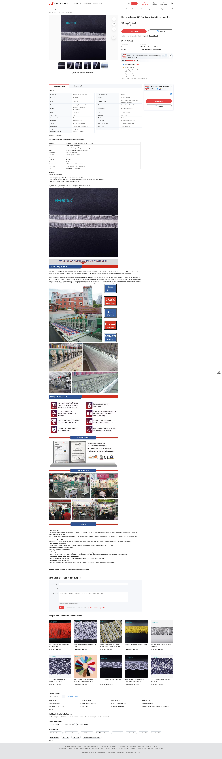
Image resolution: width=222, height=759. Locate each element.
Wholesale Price (113, 746)
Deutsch (108, 748)
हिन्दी (134, 748)
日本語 (130, 748)
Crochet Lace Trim (69, 724)
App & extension (152, 9)
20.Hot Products (53, 700)
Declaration (129, 752)
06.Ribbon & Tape (147, 703)
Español (76, 748)
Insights (155, 746)
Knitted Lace (69, 12)
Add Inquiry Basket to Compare (83, 73)
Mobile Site (148, 746)
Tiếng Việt (150, 748)
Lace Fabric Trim (131, 733)
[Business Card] (171, 94)
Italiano (102, 748)
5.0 (152, 89)
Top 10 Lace (66, 737)
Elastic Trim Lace (54, 737)
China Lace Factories (55, 733)
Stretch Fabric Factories (102, 733)
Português (82, 748)
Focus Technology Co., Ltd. (99, 752)
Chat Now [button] (162, 31)
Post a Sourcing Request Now (97, 608)
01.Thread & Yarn (115, 700)
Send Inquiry (134, 31)
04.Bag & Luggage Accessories (88, 703)
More (50, 740)
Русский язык (95, 748)
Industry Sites (122, 746)
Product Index (141, 746)
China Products (77, 746)
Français (88, 748)
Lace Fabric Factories (87, 733)
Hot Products (68, 746)
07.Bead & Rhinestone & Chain (57, 706)
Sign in (171, 4)
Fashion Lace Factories (71, 733)
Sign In (124, 78)
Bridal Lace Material (82, 724)
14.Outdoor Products (85, 700)
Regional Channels (131, 746)
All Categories (54, 9)
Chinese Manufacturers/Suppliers (90, 746)
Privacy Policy (136, 752)
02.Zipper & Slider (147, 700)
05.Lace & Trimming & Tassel (118, 703)
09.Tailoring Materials (117, 706)
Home (50, 12)
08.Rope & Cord (84, 706)
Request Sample (153, 36)
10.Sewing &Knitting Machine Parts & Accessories (155, 706)
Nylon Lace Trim (143, 733)
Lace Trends (76, 737)
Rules (172, 9)
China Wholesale (104, 746)
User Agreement (120, 752)
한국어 (125, 748)
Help (142, 9)
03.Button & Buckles (54, 703)
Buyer (133, 9)
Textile (54, 12)
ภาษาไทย (139, 748)
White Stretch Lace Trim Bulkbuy (91, 737)
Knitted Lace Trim (156, 733)
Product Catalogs (73, 696)
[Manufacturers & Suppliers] (58, 3)
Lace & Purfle (61, 12)
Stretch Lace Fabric (55, 724)
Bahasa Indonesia (159, 748)
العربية (120, 748)
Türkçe (144, 748)
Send (61, 608)
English (70, 748)
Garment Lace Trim (118, 733)
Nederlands (114, 748)
